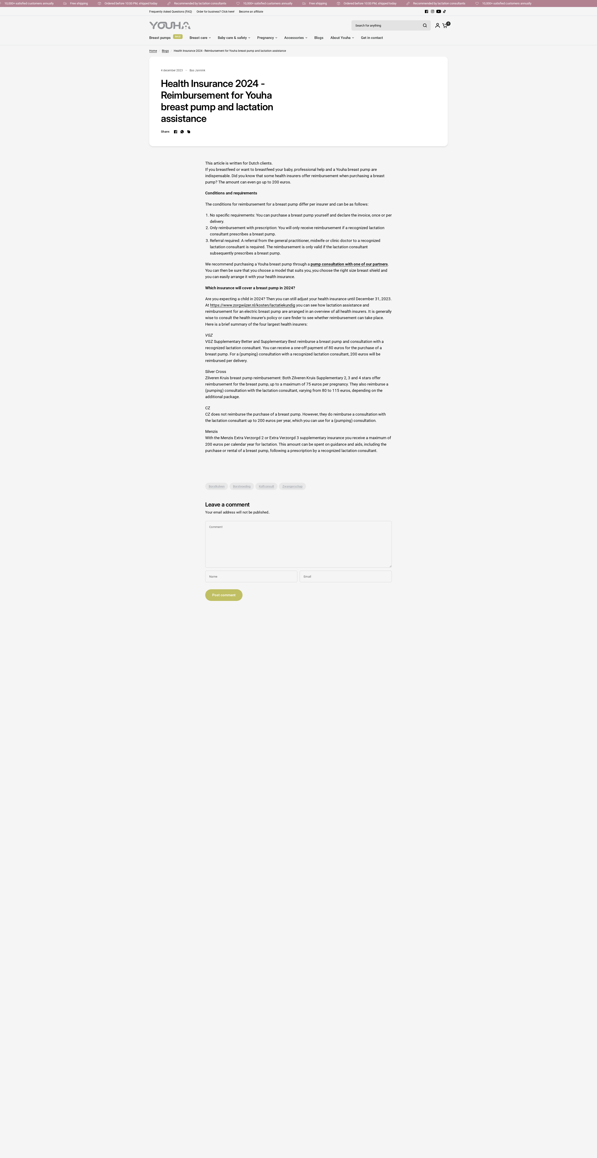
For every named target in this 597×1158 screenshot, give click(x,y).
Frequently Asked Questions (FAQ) (170, 11)
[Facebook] (426, 11)
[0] (444, 25)
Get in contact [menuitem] (372, 38)
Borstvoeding (241, 486)
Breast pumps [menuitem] (160, 38)
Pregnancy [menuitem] (265, 38)
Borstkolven (217, 486)
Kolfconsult (266, 486)
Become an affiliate (251, 11)
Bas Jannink (197, 70)
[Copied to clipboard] (188, 131)
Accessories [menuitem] (294, 38)
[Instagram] (433, 11)
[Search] (425, 25)
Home (153, 50)
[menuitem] (171, 12)
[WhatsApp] (182, 131)
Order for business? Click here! (215, 11)
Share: (165, 131)
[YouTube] (439, 11)
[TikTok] (445, 11)
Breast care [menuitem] (198, 38)
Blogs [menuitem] (318, 38)
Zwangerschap (292, 486)
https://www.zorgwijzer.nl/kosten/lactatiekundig (252, 305)
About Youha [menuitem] (340, 38)
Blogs (165, 50)
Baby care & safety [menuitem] (232, 38)
